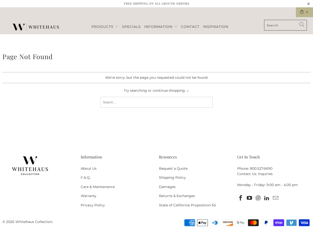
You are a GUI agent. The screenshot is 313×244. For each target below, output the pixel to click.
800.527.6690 (261, 168)
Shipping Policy (172, 177)
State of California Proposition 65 (187, 205)
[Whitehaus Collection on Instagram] (258, 198)
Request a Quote (173, 168)
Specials (131, 26)
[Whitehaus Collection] (35, 28)
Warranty (88, 196)
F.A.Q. (85, 177)
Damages (167, 187)
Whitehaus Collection (33, 222)
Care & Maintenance (98, 187)
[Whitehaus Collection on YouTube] (249, 198)
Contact (190, 26)
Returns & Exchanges (177, 196)
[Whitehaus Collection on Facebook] (241, 198)
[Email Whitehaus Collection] (275, 198)
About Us (89, 168)
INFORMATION (159, 26)
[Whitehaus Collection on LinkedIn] (267, 198)
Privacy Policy (93, 205)
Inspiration (215, 26)
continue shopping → (171, 90)
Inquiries (265, 174)
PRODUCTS (103, 26)
